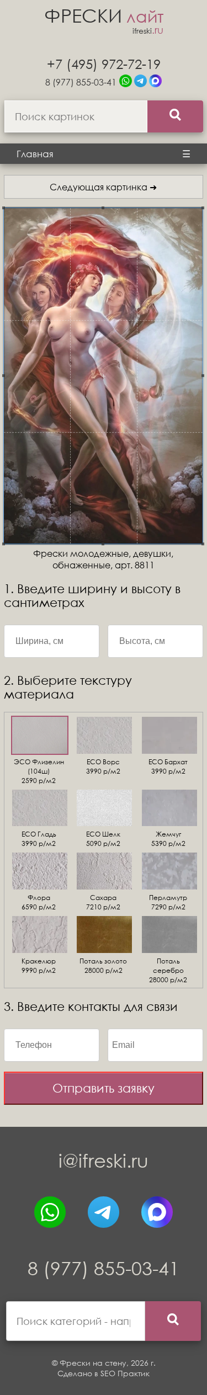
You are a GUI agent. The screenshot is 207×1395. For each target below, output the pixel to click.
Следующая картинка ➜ (103, 187)
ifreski (147, 30)
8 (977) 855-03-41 (80, 82)
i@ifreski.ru (103, 1160)
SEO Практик (125, 1373)
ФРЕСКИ (103, 15)
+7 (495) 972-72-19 (104, 63)
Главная (35, 153)
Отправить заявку (103, 1088)
